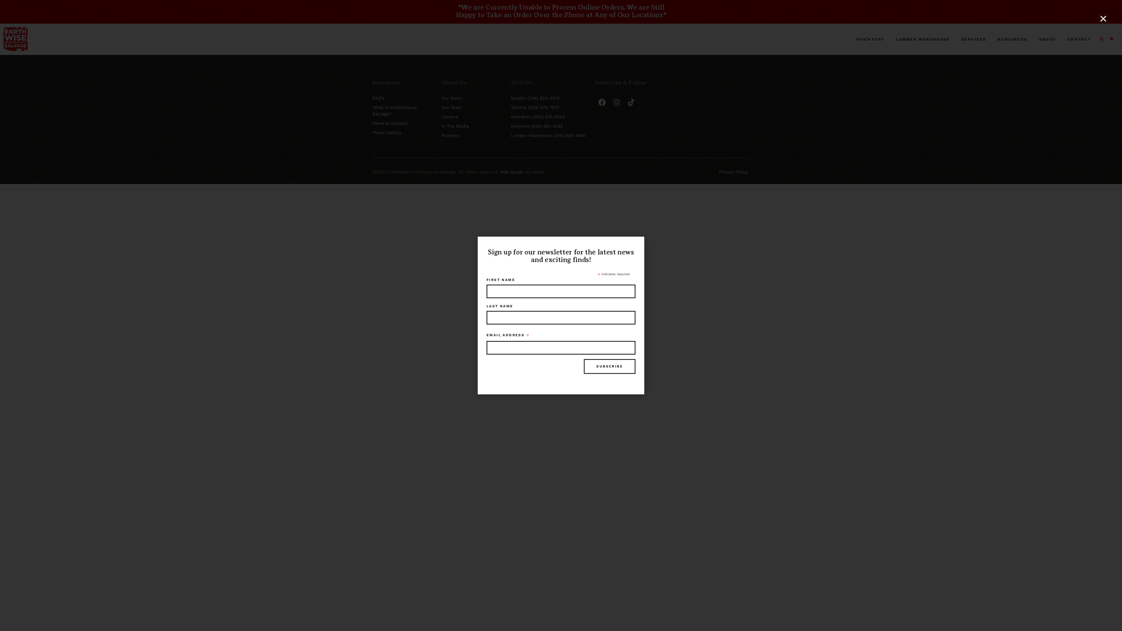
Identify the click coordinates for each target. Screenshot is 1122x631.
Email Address (508, 336)
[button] (1103, 19)
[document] (561, 315)
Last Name (499, 306)
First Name (500, 280)
